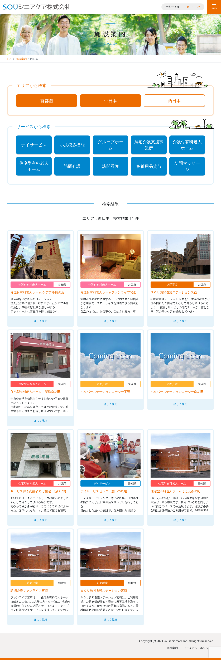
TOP (9, 59)
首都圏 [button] (46, 100)
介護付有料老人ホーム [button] (187, 145)
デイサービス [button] (34, 145)
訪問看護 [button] (110, 166)
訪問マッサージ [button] (187, 166)
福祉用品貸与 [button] (148, 166)
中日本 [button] (110, 100)
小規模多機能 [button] (72, 145)
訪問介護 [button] (72, 166)
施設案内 (21, 59)
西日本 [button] (174, 100)
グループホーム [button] (110, 145)
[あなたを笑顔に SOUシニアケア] (36, 10)
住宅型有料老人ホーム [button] (33, 166)
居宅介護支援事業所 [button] (148, 145)
